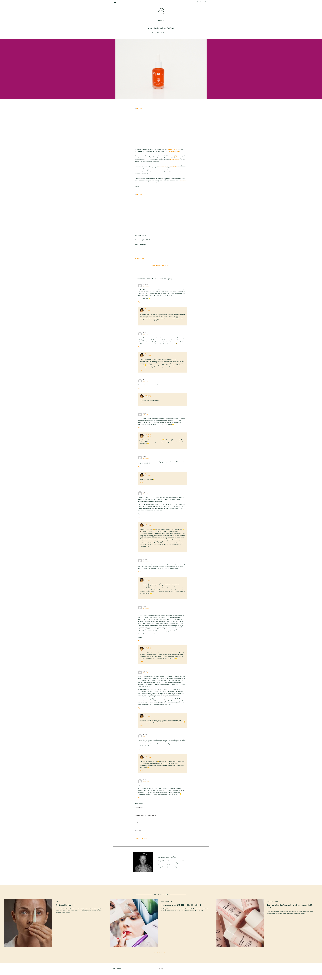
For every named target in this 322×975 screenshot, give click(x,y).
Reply (139, 302)
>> (178, 867)
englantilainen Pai (172, 149)
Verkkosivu (138, 823)
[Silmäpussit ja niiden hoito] (28, 923)
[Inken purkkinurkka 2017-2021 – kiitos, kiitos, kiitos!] (134, 923)
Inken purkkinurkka (166, 901)
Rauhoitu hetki (141, 258)
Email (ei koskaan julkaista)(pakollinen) (145, 815)
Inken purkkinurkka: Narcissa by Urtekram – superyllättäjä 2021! (290, 906)
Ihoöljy (151, 249)
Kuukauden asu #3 (142, 257)
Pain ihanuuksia (174, 159)
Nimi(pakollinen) (139, 807)
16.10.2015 (146, 458)
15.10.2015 (146, 286)
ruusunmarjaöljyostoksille (175, 156)
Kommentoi (138, 830)
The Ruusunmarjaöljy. (175, 151)
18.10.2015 (148, 355)
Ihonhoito (145, 249)
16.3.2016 (146, 781)
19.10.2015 (146, 736)
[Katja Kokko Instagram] (162, 969)
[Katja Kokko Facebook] (159, 969)
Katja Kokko (161, 13)
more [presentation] (156, 953)
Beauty (161, 21)
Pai (154, 249)
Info (208, 968)
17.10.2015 (146, 561)
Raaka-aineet (159, 249)
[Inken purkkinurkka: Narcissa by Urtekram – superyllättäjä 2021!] (240, 923)
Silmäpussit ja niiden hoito (66, 905)
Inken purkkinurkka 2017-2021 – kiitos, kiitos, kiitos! (181, 905)
